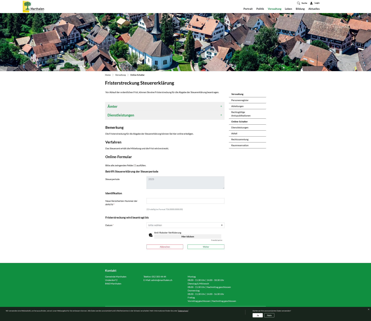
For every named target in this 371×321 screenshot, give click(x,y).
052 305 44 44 (159, 276)
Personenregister (240, 100)
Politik (260, 8)
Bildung (300, 8)
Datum (109, 225)
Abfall (234, 133)
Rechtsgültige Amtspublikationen (241, 114)
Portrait (248, 8)
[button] (302, 3)
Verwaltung (274, 8)
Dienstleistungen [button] (121, 115)
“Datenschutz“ (183, 311)
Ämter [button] (113, 106)
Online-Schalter (239, 122)
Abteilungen (237, 106)
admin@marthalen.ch (161, 280)
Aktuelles (314, 8)
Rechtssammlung (239, 139)
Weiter (206, 247)
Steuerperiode (112, 179)
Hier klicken (187, 236)
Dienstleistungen (239, 127)
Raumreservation (240, 145)
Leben (288, 8)
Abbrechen (165, 247)
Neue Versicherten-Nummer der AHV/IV (121, 202)
